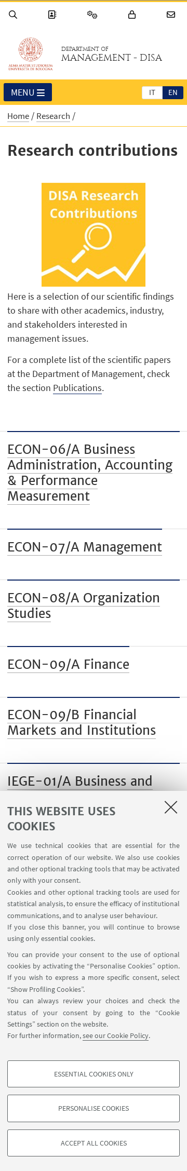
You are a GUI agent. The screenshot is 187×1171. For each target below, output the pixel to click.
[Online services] (94, 14)
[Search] (14, 14)
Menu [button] (23, 92)
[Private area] (133, 14)
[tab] (152, 92)
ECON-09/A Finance (68, 664)
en (173, 92)
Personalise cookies (93, 1108)
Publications (77, 388)
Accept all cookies (94, 1143)
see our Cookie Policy (116, 1035)
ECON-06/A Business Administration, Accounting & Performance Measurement (89, 472)
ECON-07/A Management (84, 547)
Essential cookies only (93, 1074)
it (152, 92)
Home (18, 116)
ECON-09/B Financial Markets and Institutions (81, 722)
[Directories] (53, 14)
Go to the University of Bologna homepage (30, 54)
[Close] (171, 807)
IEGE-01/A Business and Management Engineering (84, 789)
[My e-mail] (172, 14)
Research (53, 116)
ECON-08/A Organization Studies (83, 606)
